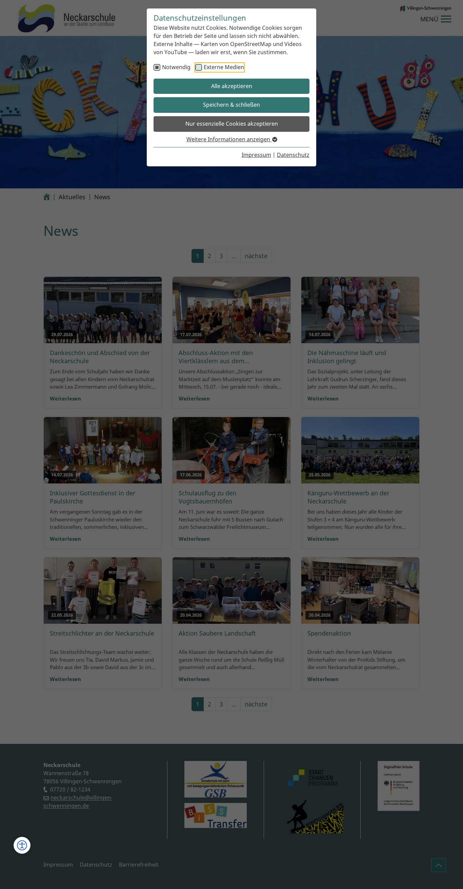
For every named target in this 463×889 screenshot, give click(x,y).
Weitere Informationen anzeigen (228, 139)
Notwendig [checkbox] (176, 67)
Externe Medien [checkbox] (224, 67)
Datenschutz (293, 155)
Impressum (256, 155)
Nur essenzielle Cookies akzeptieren (231, 123)
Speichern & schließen (231, 104)
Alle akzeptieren (231, 86)
